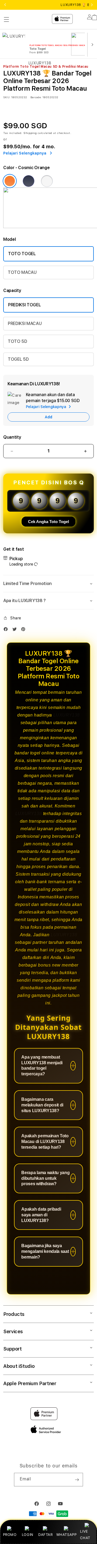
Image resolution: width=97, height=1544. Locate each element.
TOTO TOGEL (22, 253)
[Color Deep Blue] (28, 181)
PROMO (10, 1534)
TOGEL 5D (18, 359)
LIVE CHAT (85, 1534)
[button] (48, 583)
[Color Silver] (47, 181)
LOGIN (27, 1534)
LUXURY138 (66, 715)
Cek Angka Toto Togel (48, 521)
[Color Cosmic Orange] (9, 181)
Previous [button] (5, 5)
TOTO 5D (17, 341)
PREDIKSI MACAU (25, 323)
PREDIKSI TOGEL (24, 304)
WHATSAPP (66, 1534)
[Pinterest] (24, 630)
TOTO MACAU (22, 272)
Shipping (30, 132)
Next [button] (92, 5)
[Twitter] (16, 630)
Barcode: (35, 97)
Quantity (12, 437)
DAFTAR (45, 1534)
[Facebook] (7, 630)
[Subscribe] (77, 1479)
